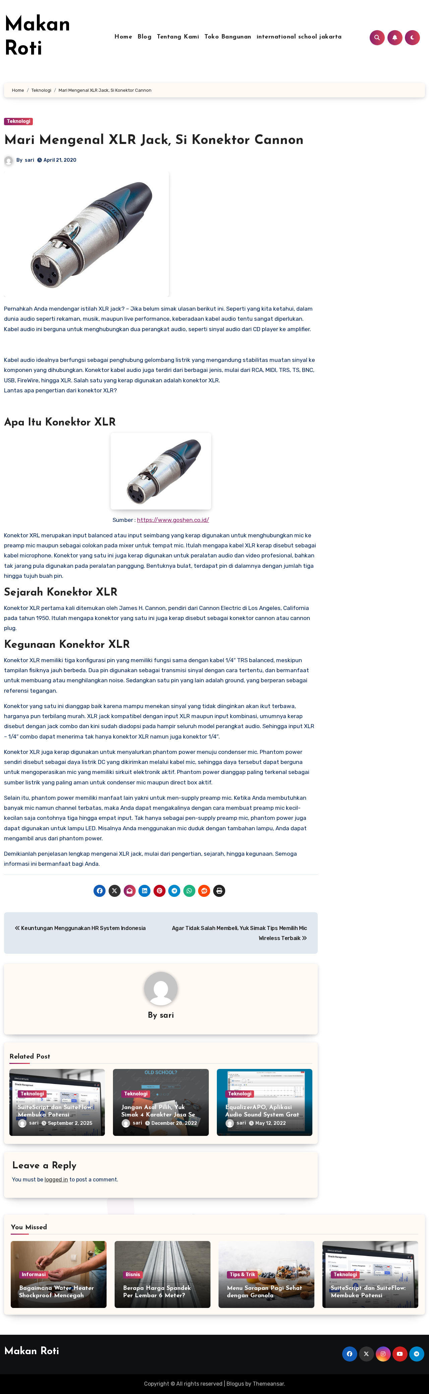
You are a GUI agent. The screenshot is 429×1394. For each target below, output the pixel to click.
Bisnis (133, 1274)
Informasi (34, 1274)
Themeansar (268, 1384)
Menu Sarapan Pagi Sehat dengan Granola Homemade (264, 1296)
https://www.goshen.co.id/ (173, 520)
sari (29, 160)
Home (123, 37)
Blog (144, 37)
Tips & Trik (242, 1274)
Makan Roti (31, 1351)
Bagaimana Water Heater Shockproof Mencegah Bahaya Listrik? (56, 1296)
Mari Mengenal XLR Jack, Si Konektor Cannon (154, 140)
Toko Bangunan (227, 37)
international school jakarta (299, 37)
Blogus (235, 1384)
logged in (56, 1179)
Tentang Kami (178, 37)
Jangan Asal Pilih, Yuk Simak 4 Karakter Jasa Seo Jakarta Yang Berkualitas (160, 1115)
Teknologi (18, 121)
